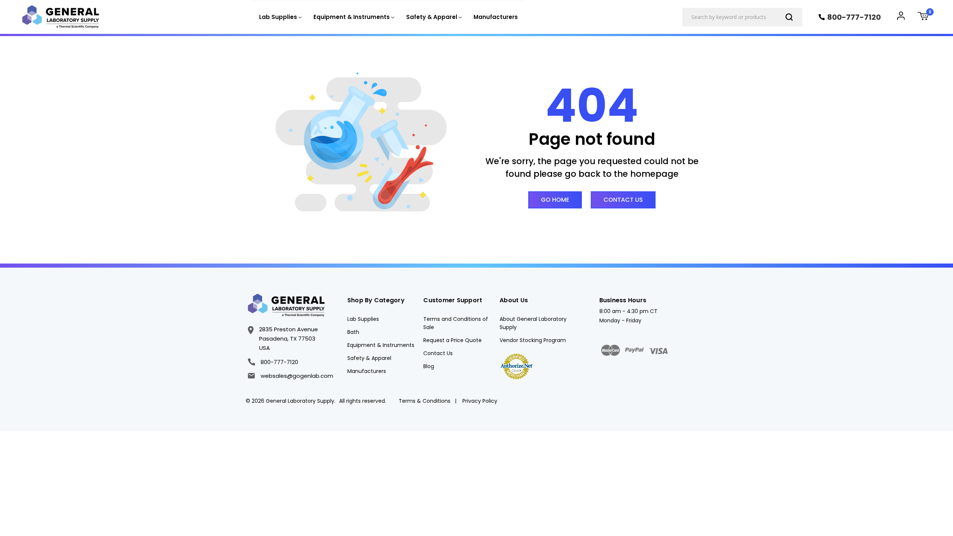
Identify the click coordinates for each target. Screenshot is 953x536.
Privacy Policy (479, 401)
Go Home (555, 199)
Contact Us (623, 199)
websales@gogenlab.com (297, 376)
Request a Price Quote (452, 340)
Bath (353, 332)
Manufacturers (496, 17)
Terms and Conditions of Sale (455, 323)
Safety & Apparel (369, 358)
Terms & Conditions (424, 401)
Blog (428, 366)
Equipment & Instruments (380, 345)
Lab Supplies (363, 319)
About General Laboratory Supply (533, 323)
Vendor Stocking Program (533, 340)
